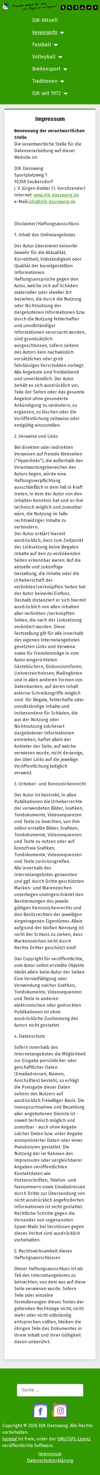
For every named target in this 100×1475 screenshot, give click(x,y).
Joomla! (9, 1439)
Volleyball (44, 57)
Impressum (50, 1453)
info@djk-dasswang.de (52, 201)
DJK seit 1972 (46, 93)
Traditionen (45, 81)
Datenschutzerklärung (50, 1460)
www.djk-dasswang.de (56, 195)
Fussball (41, 45)
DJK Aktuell (45, 20)
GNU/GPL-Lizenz (74, 1439)
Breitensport (46, 69)
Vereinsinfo (44, 32)
